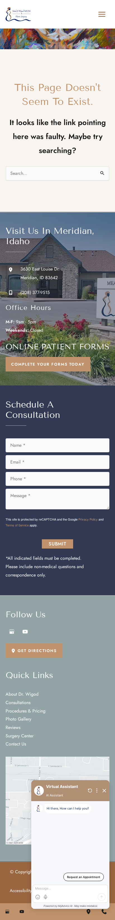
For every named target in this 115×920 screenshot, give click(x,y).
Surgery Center (19, 736)
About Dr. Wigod (22, 694)
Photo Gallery (18, 719)
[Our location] (88, 911)
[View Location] (13, 270)
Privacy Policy (88, 519)
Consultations (18, 702)
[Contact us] (104, 911)
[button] (48, 364)
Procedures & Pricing (25, 711)
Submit (57, 543)
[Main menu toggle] (101, 14)
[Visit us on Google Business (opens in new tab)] (12, 631)
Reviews (13, 727)
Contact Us (16, 744)
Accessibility (21, 891)
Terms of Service (17, 525)
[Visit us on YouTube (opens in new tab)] (25, 631)
